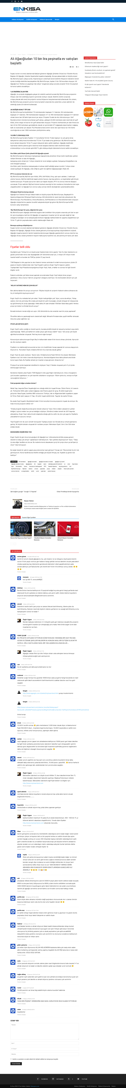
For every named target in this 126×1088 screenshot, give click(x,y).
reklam (54, 468)
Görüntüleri (19, 466)
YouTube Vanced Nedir (92, 91)
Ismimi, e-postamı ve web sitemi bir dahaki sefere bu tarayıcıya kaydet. (35, 1059)
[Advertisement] (63, 39)
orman (36, 468)
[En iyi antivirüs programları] (88, 116)
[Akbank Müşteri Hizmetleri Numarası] (68, 529)
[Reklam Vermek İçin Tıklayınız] (108, 127)
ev (64, 464)
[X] (18, 1)
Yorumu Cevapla (21, 572)
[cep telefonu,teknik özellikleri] (98, 116)
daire (45, 464)
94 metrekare (22, 461)
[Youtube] (21, 1)
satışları (60, 468)
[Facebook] (11, 1)
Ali (34, 464)
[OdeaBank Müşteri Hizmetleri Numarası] (44, 529)
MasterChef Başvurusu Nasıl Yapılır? (21, 538)
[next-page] (15, 544)
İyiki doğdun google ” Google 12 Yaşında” (23, 492)
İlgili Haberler (15, 517)
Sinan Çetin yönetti (69, 468)
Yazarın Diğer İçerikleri (29, 517)
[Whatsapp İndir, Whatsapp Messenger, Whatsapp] (108, 116)
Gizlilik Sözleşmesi (31, 19)
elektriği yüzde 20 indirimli (55, 464)
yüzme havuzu (51, 471)
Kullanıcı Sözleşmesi (18, 19)
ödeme (30, 468)
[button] (113, 20)
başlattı (39, 464)
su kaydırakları (25, 471)
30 (78, 67)
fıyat (12, 466)
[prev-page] (11, 544)
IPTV (45, 466)
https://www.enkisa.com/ (30, 503)
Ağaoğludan (29, 464)
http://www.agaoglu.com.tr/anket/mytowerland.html (40, 693)
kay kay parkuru (63, 466)
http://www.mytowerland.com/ (33, 823)
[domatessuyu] (88, 127)
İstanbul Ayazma (52, 466)
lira (70, 466)
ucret (37, 471)
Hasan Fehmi (29, 501)
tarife (32, 471)
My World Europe (15, 468)
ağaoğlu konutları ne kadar (46, 461)
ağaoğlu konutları (32, 461)
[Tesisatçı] (98, 127)
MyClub (24, 468)
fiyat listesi (75, 464)
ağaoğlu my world (59, 461)
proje (48, 468)
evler (69, 464)
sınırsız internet (15, 471)
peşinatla (42, 468)
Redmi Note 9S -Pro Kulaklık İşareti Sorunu (99, 81)
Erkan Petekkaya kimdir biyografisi (68, 492)
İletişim (57, 19)
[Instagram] (15, 1)
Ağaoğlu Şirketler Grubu (17, 464)
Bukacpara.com (35, 1086)
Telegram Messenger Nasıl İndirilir (96, 95)
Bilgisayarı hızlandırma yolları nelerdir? (98, 77)
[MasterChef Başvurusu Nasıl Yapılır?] (21, 529)
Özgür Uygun (27, 619)
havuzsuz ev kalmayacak (35, 466)
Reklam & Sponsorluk (46, 19)
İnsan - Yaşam (21, 54)
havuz (25, 466)
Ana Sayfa (13, 54)
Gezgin (25, 691)
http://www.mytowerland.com (33, 783)
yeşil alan (43, 471)
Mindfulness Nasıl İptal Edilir (94, 63)
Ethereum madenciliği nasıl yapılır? (96, 66)
